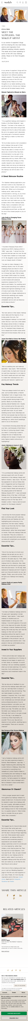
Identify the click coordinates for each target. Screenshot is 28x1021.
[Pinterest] (16, 970)
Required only (14, 1018)
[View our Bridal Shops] (20, 2)
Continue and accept (14, 1013)
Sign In (22, 2)
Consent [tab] (4, 992)
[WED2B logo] (8, 2)
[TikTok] (12, 970)
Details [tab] (14, 992)
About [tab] (23, 992)
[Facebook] (8, 970)
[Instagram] (20, 970)
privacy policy (9, 989)
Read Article (5, 951)
